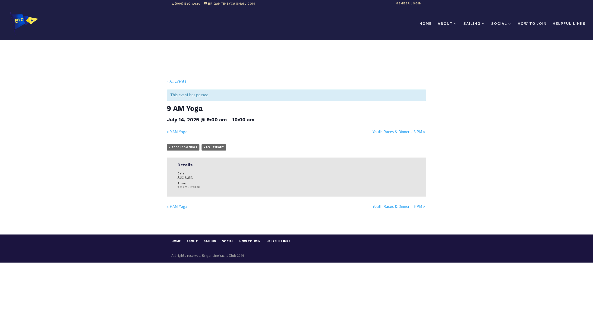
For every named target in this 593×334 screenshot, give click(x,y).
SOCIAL (499, 24)
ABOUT (445, 24)
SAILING (472, 24)
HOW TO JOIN (532, 24)
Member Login (409, 3)
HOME (426, 24)
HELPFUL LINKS (569, 24)
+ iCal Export (214, 147)
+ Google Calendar (183, 147)
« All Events (176, 81)
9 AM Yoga (177, 132)
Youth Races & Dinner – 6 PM (398, 132)
